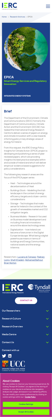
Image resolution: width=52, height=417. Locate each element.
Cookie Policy (30, 397)
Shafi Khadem (17, 260)
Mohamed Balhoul (34, 260)
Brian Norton (10, 263)
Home (4, 17)
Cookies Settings (26, 404)
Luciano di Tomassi (26, 257)
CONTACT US (26, 300)
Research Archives (17, 17)
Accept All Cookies (26, 412)
